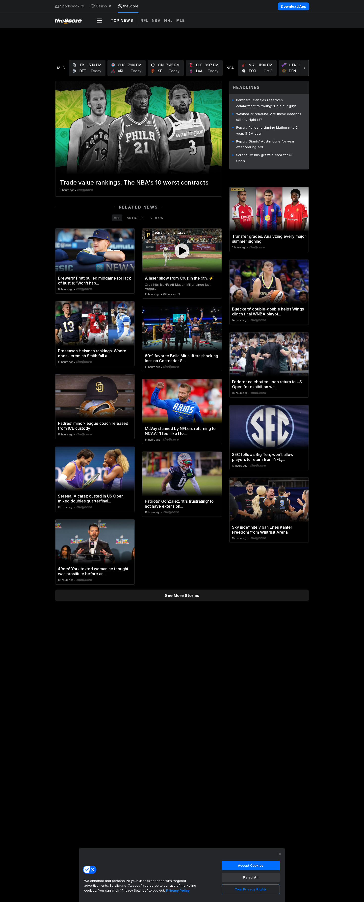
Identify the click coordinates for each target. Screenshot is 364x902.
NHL (168, 20)
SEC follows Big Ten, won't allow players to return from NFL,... (262, 457)
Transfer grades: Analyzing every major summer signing (269, 239)
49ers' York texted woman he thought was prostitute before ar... (93, 571)
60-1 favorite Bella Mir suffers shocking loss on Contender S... (181, 358)
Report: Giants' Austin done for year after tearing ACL (265, 144)
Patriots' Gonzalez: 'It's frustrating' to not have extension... (179, 504)
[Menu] (99, 20)
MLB (180, 20)
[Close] (279, 854)
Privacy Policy (178, 890)
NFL (144, 20)
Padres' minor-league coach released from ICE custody (93, 426)
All (117, 218)
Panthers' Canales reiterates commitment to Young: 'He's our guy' (266, 103)
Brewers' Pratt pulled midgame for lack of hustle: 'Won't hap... (94, 280)
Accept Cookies (251, 865)
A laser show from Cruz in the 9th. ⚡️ (179, 278)
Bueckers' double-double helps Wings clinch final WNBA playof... (268, 311)
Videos (156, 218)
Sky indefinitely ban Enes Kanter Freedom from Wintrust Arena (262, 530)
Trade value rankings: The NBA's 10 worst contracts (134, 182)
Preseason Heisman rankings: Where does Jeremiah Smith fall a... (92, 353)
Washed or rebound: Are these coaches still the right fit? (268, 117)
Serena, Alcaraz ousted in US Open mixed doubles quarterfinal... (91, 498)
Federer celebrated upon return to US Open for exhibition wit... (267, 384)
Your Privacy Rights (251, 889)
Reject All (251, 877)
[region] (182, 875)
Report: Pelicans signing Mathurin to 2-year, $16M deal (267, 130)
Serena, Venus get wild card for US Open (264, 158)
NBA (156, 20)
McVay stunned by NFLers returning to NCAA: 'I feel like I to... (180, 431)
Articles (135, 218)
